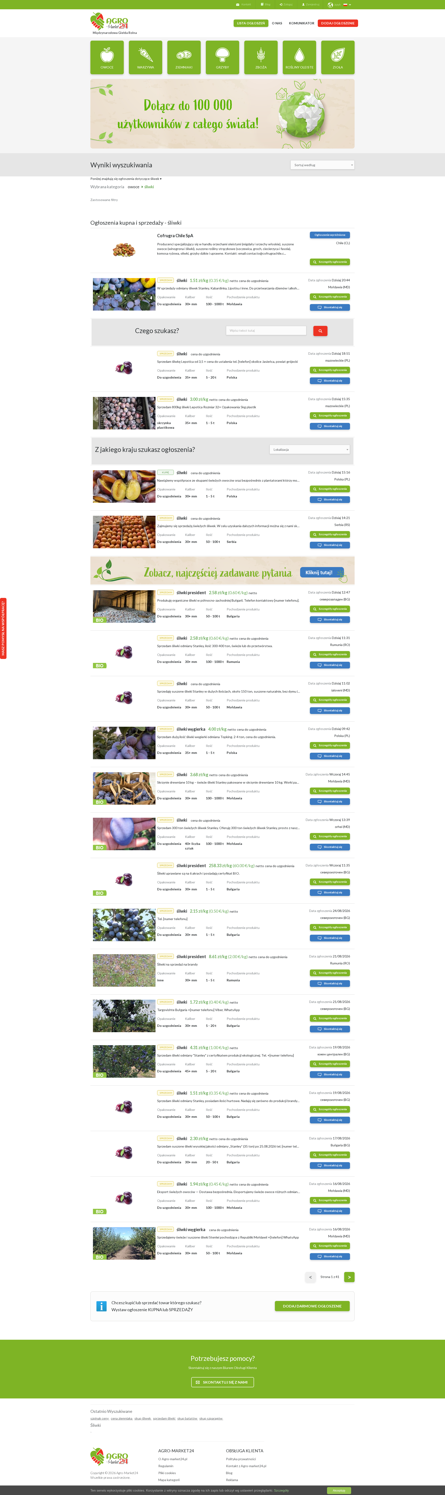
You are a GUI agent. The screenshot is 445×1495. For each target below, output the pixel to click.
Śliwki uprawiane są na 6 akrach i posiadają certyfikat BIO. (198, 873)
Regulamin (165, 1466)
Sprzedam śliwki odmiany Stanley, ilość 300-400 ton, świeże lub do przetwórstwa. (215, 646)
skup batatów (187, 1418)
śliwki (149, 186)
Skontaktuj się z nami (225, 1382)
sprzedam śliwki (164, 1418)
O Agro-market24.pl (172, 1459)
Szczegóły (281, 1490)
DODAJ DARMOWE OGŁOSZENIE (312, 1306)
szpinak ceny (99, 1418)
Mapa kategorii (169, 1480)
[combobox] (322, 164)
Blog (267, 4)
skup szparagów (211, 1418)
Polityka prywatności (241, 1459)
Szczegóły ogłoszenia (333, 261)
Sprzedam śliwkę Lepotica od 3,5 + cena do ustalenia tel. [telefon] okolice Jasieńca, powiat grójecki (227, 361)
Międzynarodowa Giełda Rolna (115, 33)
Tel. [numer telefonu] (172, 919)
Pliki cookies (167, 1473)
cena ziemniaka (122, 1418)
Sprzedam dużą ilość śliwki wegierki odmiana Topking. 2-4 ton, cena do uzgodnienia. (216, 737)
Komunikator (301, 23)
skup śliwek (143, 1418)
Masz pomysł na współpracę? (3, 628)
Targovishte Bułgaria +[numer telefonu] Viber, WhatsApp (198, 1010)
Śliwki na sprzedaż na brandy (177, 964)
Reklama (232, 1480)
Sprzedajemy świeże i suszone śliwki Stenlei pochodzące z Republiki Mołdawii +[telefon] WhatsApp (228, 1237)
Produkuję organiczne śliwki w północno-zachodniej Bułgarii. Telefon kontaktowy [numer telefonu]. (228, 600)
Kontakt (246, 4)
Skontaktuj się (333, 307)
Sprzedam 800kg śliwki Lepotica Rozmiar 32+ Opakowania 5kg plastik (206, 407)
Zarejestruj (312, 4)
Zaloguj (287, 4)
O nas (277, 23)
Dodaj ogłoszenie (338, 23)
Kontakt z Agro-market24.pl (246, 1466)
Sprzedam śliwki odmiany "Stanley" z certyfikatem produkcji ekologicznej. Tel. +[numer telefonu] (225, 1055)
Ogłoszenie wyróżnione (330, 235)
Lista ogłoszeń (251, 23)
